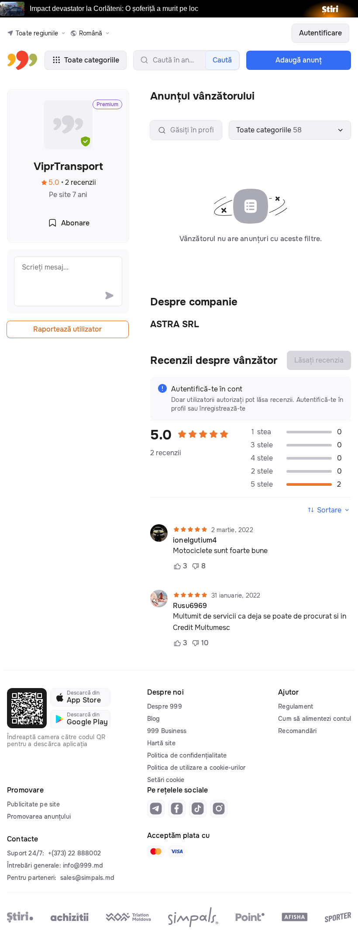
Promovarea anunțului (39, 816)
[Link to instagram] (218, 808)
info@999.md (83, 865)
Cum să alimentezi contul (314, 718)
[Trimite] (109, 295)
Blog (153, 718)
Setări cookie (165, 779)
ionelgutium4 (195, 540)
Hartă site (161, 743)
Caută (222, 60)
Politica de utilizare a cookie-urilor (196, 767)
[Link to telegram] (156, 808)
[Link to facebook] (177, 808)
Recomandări (297, 730)
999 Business (166, 730)
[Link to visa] (177, 851)
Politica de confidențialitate (187, 755)
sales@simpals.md (87, 877)
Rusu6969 (190, 606)
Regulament (295, 706)
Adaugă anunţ (298, 60)
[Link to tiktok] (198, 808)
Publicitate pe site (33, 804)
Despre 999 (164, 706)
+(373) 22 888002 (74, 853)
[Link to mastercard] (156, 851)
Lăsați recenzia (319, 360)
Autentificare (320, 33)
